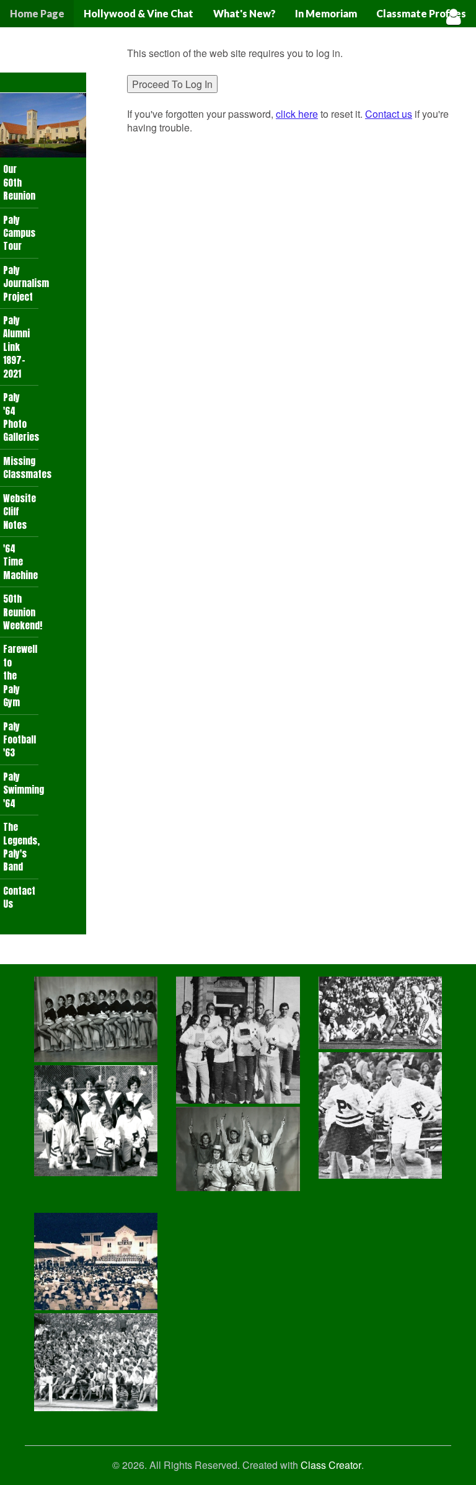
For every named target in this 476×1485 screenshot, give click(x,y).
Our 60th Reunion (19, 182)
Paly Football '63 (19, 739)
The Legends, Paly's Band (20, 847)
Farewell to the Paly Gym (20, 675)
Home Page (37, 13)
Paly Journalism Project (20, 283)
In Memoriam (326, 13)
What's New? (244, 13)
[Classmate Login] (453, 16)
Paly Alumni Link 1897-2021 (16, 347)
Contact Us (19, 897)
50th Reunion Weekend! (20, 612)
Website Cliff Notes (19, 511)
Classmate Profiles (421, 13)
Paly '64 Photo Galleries (20, 417)
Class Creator (331, 1465)
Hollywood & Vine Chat (138, 13)
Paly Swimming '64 (20, 789)
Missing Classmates (20, 467)
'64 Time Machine (20, 561)
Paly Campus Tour (19, 233)
